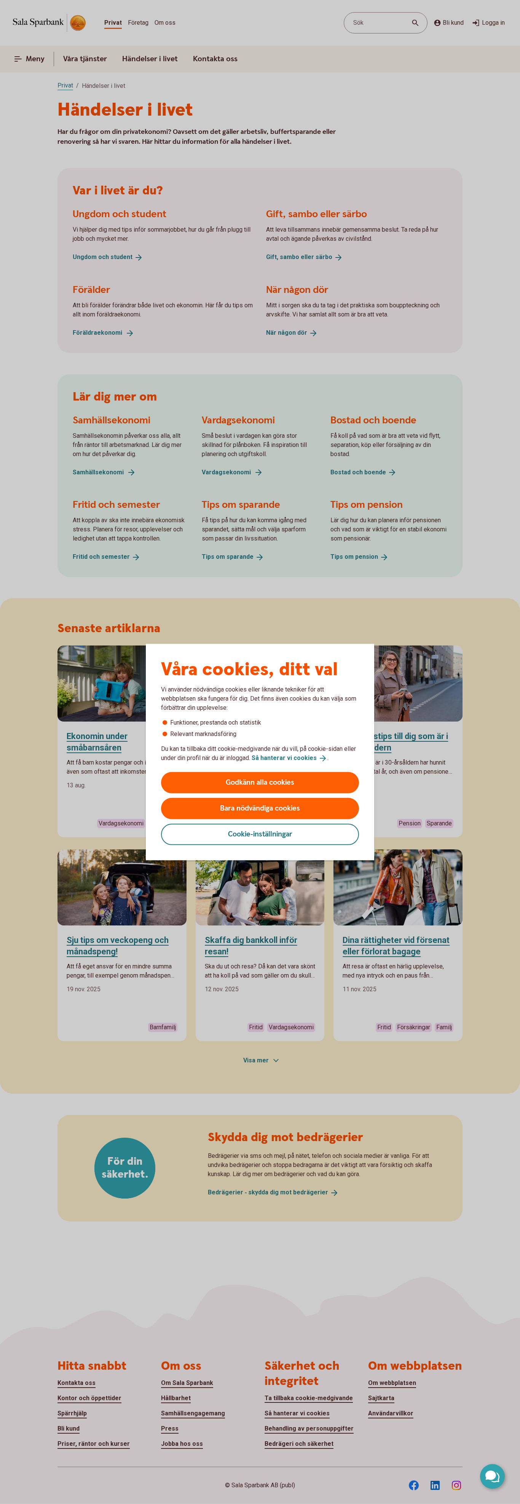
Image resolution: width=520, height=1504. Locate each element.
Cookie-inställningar (260, 834)
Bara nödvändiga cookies (260, 808)
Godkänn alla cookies (260, 782)
